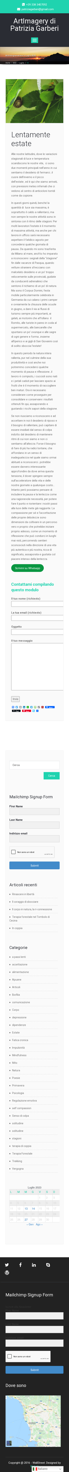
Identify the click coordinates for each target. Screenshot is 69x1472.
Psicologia (18, 1093)
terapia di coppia (21, 1146)
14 (33, 1208)
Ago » (39, 1224)
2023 (15, 63)
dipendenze (19, 1025)
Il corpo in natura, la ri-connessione (32, 909)
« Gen (30, 1224)
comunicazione (21, 1002)
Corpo (15, 1009)
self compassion (21, 1108)
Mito (14, 1062)
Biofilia (16, 994)
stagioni (16, 1138)
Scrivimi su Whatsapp (27, 568)
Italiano (42, 1468)
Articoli (16, 987)
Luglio (21, 63)
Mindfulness (19, 1055)
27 (26, 1219)
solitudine (17, 1123)
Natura (16, 1070)
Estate (16, 1032)
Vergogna (18, 1168)
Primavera (18, 1085)
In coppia (17, 928)
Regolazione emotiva (24, 1100)
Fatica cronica (20, 1040)
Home (8, 63)
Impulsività (18, 1047)
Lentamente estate (30, 139)
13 (26, 1208)
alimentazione (20, 972)
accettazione (19, 964)
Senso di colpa (20, 1115)
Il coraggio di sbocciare (25, 901)
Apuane (16, 979)
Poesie (16, 1077)
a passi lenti (19, 956)
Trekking (17, 1161)
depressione (19, 1017)
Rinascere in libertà (23, 894)
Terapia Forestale (22, 1153)
